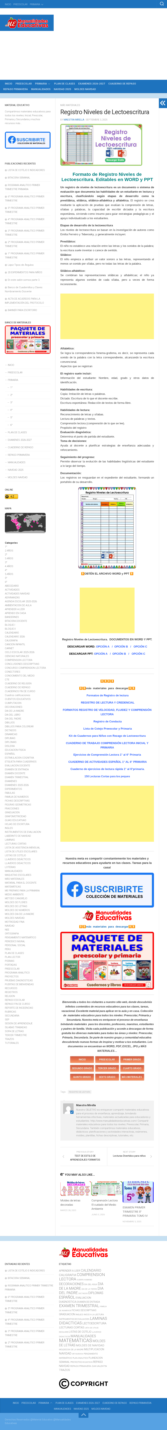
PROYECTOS (12, 976)
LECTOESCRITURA (94, 1323)
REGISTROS (11, 992)
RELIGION (10, 996)
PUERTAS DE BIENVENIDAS (19, 984)
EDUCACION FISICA (15, 749)
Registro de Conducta (107, 721)
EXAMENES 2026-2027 (91, 83)
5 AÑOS (9, 574)
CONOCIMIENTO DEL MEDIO (20, 675)
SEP (7, 1019)
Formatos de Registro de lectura (108, 695)
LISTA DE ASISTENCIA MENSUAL (22, 847)
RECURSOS (11, 988)
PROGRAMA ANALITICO (17, 972)
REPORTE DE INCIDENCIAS (19, 1007)
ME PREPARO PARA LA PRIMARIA (22, 890)
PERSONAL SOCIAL (15, 945)
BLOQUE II (10, 628)
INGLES (9, 828)
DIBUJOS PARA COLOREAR (19, 726)
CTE (7, 679)
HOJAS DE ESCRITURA (17, 824)
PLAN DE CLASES (64, 83)
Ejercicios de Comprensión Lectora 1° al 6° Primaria (107, 754)
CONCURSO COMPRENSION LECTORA (25, 667)
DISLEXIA (10, 746)
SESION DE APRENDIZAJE (18, 1023)
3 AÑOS (9, 558)
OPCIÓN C (140, 646)
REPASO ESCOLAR (15, 1000)
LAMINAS (10, 839)
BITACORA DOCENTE (16, 621)
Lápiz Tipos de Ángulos (21, 264)
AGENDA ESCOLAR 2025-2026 (21, 601)
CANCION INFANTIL (15, 644)
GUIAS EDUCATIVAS (15, 820)
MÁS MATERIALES (70, 105)
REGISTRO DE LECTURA (79, 1092)
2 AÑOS (9, 550)
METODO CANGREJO (16, 898)
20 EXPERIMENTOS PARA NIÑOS (25, 272)
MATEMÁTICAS (13, 886)
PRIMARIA (35, 4)
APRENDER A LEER (15, 609)
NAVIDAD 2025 (62, 89)
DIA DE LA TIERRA (89, 1289)
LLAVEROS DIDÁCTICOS (18, 859)
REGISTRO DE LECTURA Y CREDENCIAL (107, 702)
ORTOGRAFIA (12, 933)
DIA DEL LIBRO (12, 714)
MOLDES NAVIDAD (85, 89)
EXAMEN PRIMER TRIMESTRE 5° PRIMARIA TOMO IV (135, 1211)
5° (11, 417)
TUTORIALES (12, 1043)
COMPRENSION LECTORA (18, 660)
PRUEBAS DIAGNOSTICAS (19, 980)
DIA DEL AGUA (90, 1284)
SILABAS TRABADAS (16, 1027)
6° (11, 424)
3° (11, 402)
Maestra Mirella (74, 119)
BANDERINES (12, 617)
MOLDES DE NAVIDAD (90, 1345)
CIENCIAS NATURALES (17, 656)
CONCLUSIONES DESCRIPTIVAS (22, 663)
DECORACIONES (13, 706)
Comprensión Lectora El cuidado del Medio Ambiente (104, 1204)
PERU (8, 949)
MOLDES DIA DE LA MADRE (19, 914)
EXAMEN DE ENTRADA (17, 769)
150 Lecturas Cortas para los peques (107, 776)
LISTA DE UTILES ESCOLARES (21, 851)
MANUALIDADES (41, 89)
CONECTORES (12, 671)
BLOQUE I (10, 624)
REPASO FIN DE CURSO (17, 1003)
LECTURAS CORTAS (15, 843)
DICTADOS (10, 730)
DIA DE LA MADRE (14, 710)
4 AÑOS (9, 566)
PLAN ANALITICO (80, 1358)
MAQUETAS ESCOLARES (18, 874)
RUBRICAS (10, 1011)
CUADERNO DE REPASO (122, 83)
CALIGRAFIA (11, 640)
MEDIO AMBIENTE (14, 894)
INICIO (8, 4)
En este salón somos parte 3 (23, 279)
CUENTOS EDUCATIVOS (18, 699)
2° (11, 395)
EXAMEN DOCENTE (15, 773)
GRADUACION (12, 812)
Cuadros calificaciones (17, 695)
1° (11, 387)
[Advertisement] (83, 55)
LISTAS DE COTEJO (15, 855)
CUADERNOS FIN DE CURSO (20, 691)
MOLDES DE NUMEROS (17, 910)
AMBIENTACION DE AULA (18, 605)
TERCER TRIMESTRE (16, 1035)
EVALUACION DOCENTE (17, 765)
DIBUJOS (10, 722)
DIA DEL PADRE (13, 718)
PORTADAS (11, 964)
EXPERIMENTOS (13, 789)
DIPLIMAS (10, 738)
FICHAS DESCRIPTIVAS (17, 800)
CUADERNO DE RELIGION (18, 683)
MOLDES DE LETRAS (16, 906)
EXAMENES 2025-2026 (17, 785)
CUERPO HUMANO (84, 1280)
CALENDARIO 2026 (15, 636)
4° (11, 410)
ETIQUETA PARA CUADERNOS (21, 761)
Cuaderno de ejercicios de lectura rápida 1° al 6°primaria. (107, 769)
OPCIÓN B (121, 646)
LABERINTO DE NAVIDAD (18, 835)
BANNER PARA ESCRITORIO (22, 310)
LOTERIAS (10, 867)
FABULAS (10, 792)
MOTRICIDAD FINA (14, 921)
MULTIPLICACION (94, 1349)
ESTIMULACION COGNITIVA (19, 757)
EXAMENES (11, 781)
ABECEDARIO (12, 585)
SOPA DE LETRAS (14, 1031)
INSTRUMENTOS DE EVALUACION (23, 832)
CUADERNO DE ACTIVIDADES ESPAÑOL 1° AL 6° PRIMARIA (107, 761)
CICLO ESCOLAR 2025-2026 (19, 652)
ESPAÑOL (10, 753)
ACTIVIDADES (12, 589)
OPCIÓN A (102, 646)
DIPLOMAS (10, 742)
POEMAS (9, 960)
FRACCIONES (12, 808)
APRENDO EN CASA (15, 613)
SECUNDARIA (12, 1015)
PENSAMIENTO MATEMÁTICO (20, 937)
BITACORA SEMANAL (19, 177)
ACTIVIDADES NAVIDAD (17, 593)
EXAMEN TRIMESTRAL (17, 777)
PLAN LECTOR (12, 957)
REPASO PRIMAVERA (15, 89)
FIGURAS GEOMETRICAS (18, 804)
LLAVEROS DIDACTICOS (18, 863)
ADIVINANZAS (12, 597)
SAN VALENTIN (99, 1366)
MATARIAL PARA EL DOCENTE (21, 882)
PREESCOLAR (20, 4)
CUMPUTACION (13, 703)
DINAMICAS (11, 734)
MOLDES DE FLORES (16, 902)
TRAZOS (9, 1039)
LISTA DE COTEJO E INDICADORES (26, 170)
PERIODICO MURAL (15, 941)
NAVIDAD (10, 925)
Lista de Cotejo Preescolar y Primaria (107, 728)
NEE (7, 929)
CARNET (9, 648)
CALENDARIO (12, 632)
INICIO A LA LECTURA (94, 1314)
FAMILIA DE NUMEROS (17, 796)
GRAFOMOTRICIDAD (15, 816)
